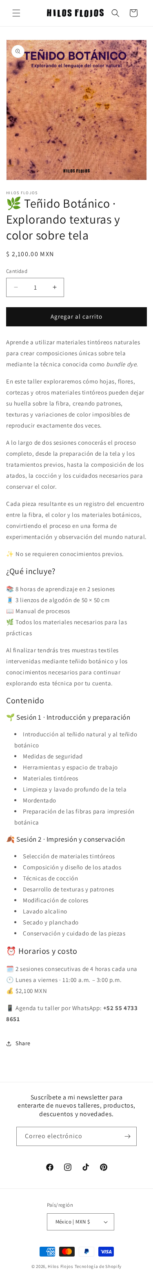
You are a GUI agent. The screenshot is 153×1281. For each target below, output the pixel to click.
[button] (16, 13)
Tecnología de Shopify (98, 1266)
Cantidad (16, 271)
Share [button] (23, 1043)
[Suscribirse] (127, 1136)
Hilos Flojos (60, 1266)
